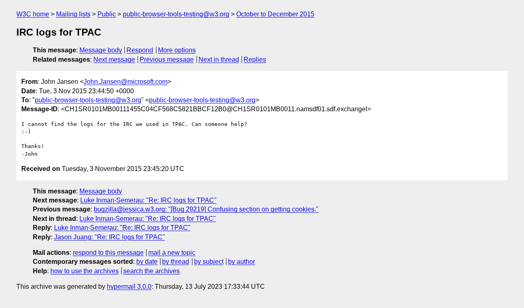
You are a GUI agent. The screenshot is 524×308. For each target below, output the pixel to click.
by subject (209, 261)
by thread (175, 261)
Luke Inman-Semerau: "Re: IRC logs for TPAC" (148, 200)
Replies (255, 59)
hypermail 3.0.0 (129, 286)
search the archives (151, 271)
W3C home (32, 14)
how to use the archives (84, 271)
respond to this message (108, 252)
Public (106, 14)
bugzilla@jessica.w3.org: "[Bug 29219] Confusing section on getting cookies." (206, 209)
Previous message (167, 59)
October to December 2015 (275, 14)
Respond (139, 50)
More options (177, 50)
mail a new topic (171, 252)
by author (241, 261)
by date (147, 261)
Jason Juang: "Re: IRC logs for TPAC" (109, 237)
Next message (114, 59)
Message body (100, 50)
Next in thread (219, 59)
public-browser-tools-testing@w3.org (176, 14)
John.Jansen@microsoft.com (125, 81)
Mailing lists (73, 14)
